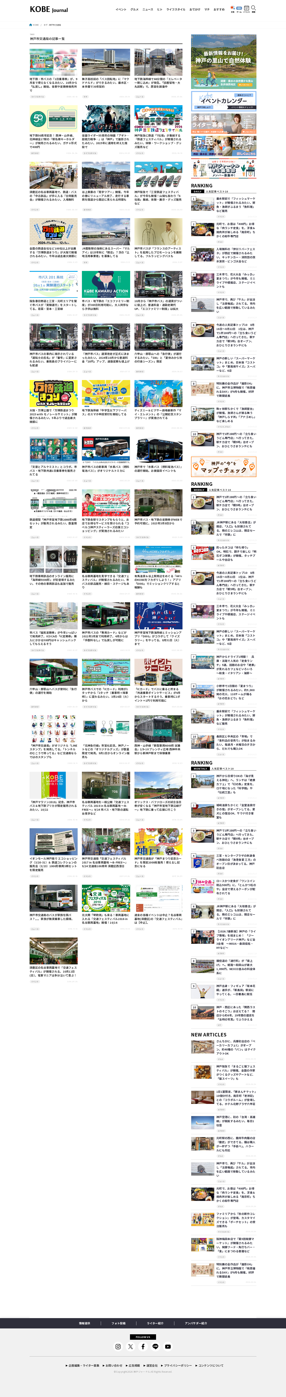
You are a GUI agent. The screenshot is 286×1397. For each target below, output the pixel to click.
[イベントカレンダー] (223, 111)
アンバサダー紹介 (196, 1323)
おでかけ (194, 9)
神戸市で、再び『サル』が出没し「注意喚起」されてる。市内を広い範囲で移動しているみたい (235, 305)
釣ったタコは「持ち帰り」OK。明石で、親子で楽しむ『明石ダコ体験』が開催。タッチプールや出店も (236, 553)
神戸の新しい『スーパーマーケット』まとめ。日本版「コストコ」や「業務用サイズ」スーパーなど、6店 (235, 364)
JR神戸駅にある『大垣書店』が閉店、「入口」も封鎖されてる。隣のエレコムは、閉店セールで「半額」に (236, 528)
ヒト (159, 9)
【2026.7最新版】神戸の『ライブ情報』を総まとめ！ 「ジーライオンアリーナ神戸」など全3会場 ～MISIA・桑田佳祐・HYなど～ (236, 939)
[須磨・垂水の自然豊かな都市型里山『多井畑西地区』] (223, 89)
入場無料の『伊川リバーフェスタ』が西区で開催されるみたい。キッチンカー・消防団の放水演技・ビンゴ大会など (235, 255)
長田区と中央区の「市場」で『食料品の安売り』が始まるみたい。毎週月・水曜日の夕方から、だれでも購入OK (235, 742)
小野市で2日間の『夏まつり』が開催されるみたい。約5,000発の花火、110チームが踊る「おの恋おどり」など (235, 692)
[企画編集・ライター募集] (223, 134)
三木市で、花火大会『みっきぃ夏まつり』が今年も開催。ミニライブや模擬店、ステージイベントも (235, 280)
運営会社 (152, 1365)
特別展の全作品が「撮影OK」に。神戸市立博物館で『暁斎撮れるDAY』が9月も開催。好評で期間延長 (235, 389)
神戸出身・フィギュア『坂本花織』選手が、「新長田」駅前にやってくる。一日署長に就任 (235, 990)
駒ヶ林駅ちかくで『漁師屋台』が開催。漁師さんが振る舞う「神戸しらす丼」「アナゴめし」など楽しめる (235, 415)
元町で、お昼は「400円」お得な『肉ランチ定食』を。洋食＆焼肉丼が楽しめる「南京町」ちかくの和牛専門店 (235, 230)
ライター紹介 (155, 1323)
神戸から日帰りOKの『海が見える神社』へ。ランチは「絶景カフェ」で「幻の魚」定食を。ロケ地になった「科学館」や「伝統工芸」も (235, 784)
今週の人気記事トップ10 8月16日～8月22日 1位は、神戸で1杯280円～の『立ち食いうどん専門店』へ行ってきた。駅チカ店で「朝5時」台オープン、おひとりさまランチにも (236, 335)
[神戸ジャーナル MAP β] (223, 477)
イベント (121, 9)
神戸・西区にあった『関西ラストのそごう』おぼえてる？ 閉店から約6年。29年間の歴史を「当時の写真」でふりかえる (235, 1013)
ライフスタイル (175, 9)
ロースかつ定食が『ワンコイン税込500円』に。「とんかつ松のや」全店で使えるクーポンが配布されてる (236, 887)
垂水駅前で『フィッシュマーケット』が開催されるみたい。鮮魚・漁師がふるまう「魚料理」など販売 (235, 205)
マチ (207, 9)
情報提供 (84, 1323)
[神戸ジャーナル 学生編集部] (223, 179)
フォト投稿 (118, 1323)
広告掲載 (134, 1365)
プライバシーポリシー (178, 1365)
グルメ (134, 9)
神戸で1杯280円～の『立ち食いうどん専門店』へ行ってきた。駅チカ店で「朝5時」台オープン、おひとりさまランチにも (236, 440)
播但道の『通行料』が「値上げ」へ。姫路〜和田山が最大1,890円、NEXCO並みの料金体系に (235, 967)
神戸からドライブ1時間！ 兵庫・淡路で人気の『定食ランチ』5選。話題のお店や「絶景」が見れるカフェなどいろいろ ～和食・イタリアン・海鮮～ (236, 665)
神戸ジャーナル (141, 1371)
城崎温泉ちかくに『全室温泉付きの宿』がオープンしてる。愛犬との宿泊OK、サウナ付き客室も (235, 811)
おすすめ (219, 9)
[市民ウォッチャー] (223, 156)
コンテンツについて (211, 1365)
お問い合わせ (114, 1365)
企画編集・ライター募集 (84, 1365)
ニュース (147, 9)
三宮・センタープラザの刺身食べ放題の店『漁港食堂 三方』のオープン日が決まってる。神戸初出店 (236, 862)
